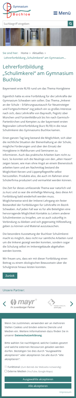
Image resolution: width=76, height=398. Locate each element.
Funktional (34, 367)
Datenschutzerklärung (28, 335)
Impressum (65, 392)
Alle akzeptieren (38, 386)
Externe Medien (30, 371)
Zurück (9, 275)
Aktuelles (37, 53)
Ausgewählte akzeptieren (38, 379)
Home (24, 53)
